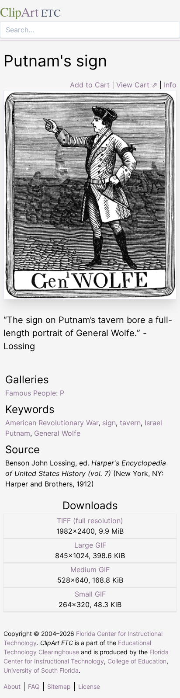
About (12, 686)
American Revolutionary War (51, 422)
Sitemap (59, 686)
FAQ (34, 686)
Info (170, 84)
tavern (130, 422)
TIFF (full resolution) (90, 520)
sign (109, 422)
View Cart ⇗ (136, 84)
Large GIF (90, 545)
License (89, 686)
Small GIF (90, 594)
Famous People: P (34, 393)
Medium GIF (90, 569)
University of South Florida (41, 670)
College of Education (136, 661)
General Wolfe (57, 433)
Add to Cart (90, 84)
